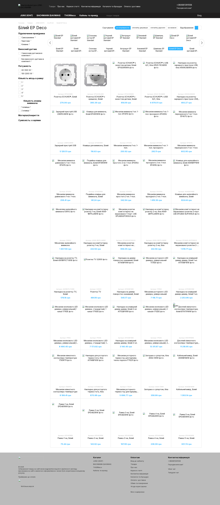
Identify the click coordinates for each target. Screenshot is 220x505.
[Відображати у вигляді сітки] (196, 28)
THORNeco (70, 15)
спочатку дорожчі (157, 28)
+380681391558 (184, 5)
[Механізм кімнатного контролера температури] (65, 368)
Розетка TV (95, 291)
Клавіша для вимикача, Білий (95, 145)
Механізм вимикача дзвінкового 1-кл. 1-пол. (65, 195)
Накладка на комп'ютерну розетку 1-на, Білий (96, 244)
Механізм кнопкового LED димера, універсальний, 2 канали (156, 342)
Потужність (24, 66)
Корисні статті (73, 6)
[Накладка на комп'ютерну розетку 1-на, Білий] (95, 221)
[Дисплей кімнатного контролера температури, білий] (186, 319)
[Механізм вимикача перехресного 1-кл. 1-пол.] (186, 124)
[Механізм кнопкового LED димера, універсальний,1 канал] (65, 319)
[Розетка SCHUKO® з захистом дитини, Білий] (126, 75)
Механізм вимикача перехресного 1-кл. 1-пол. (186, 146)
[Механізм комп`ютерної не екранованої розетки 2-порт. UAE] (186, 221)
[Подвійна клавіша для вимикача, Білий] (95, 172)
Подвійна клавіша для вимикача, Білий (95, 195)
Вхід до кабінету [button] (137, 461)
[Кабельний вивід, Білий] (186, 368)
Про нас (61, 6)
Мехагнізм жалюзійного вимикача (65, 244)
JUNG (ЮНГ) (26, 15)
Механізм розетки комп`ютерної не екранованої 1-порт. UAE (126, 245)
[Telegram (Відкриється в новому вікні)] (164, 6)
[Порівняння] (185, 15)
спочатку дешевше (140, 28)
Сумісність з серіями (29, 120)
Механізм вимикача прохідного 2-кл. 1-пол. (156, 195)
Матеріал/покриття (28, 115)
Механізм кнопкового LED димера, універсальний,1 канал (65, 342)
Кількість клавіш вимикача (32, 102)
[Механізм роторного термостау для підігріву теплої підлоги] (126, 368)
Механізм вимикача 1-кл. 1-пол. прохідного (156, 146)
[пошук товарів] (104, 15)
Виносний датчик (27, 49)
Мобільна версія (27, 486)
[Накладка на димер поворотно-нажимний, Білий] (126, 270)
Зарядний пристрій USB (65, 145)
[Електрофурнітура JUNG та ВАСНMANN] (31, 459)
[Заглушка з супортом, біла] (156, 368)
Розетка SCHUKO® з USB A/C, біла (156, 97)
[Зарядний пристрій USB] (65, 124)
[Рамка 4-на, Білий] (156, 416)
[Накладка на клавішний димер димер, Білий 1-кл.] (186, 270)
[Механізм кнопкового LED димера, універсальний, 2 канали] (156, 319)
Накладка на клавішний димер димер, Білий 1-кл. (186, 292)
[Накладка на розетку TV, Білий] (65, 270)
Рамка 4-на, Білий (156, 438)
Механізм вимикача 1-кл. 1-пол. (126, 146)
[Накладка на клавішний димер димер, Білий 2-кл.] (126, 319)
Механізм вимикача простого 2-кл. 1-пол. (125, 195)
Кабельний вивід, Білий (186, 389)
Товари (52, 6)
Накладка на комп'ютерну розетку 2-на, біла (156, 244)
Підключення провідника (31, 33)
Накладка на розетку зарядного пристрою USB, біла (186, 98)
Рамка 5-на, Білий (186, 438)
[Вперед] (201, 42)
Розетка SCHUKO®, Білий (65, 96)
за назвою (172, 28)
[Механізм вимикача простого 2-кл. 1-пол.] (126, 172)
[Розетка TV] (95, 270)
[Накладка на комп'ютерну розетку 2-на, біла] (156, 221)
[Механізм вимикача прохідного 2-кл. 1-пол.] (156, 172)
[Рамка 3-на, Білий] (126, 416)
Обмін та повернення (139, 483)
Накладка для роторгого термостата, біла (95, 390)
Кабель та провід (88, 15)
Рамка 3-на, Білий (126, 438)
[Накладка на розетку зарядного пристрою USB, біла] (186, 75)
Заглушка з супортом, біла (156, 389)
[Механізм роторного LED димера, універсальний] (156, 270)
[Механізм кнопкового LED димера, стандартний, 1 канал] (95, 319)
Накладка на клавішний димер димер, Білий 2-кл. (125, 341)
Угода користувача (138, 486)
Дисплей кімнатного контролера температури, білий (186, 342)
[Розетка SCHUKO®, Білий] (65, 75)
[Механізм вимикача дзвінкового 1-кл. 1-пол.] (65, 172)
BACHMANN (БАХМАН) (48, 15)
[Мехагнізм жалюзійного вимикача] (65, 221)
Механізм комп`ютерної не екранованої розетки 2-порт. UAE (186, 245)
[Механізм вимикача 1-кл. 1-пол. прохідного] (156, 124)
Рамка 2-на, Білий (96, 438)
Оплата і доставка (132, 6)
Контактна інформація (91, 6)
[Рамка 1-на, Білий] (65, 416)
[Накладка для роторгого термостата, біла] (95, 368)
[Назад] (50, 42)
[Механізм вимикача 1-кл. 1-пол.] (126, 124)
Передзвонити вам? (184, 8)
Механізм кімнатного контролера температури (65, 390)
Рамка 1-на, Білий (65, 438)
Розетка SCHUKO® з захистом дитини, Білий (126, 97)
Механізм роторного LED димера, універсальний (156, 292)
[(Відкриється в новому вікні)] (20, 481)
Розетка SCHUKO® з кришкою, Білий (95, 97)
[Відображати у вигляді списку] (200, 28)
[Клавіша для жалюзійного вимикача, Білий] (186, 172)
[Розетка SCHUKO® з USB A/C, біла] (156, 75)
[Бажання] (190, 15)
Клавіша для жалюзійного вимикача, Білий (186, 195)
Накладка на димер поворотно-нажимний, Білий (126, 292)
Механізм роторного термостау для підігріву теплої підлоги (126, 391)
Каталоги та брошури (112, 6)
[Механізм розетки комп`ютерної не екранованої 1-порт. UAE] (126, 221)
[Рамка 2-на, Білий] (95, 416)
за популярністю (122, 28)
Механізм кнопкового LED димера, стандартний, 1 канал (95, 342)
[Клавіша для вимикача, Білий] (95, 124)
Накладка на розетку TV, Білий (65, 292)
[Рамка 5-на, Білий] (186, 416)
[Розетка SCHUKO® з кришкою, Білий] (95, 75)
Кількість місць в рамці (30, 78)
